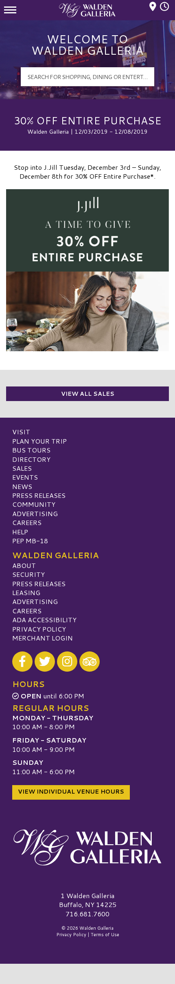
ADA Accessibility (44, 619)
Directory (31, 459)
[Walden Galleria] (87, 847)
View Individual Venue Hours (71, 792)
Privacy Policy (39, 629)
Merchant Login (42, 637)
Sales (22, 468)
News (22, 486)
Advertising (35, 513)
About (24, 565)
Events (25, 477)
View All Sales (87, 394)
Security (28, 574)
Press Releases (39, 495)
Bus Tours (31, 450)
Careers (27, 522)
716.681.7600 (87, 913)
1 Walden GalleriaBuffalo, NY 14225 (87, 900)
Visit (21, 431)
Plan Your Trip (39, 441)
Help (20, 531)
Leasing (26, 592)
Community (33, 504)
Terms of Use (105, 934)
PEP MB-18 (30, 540)
